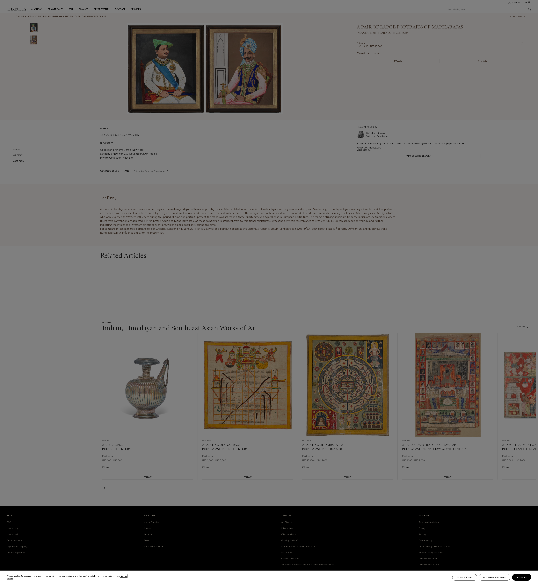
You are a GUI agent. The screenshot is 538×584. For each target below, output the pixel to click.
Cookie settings (464, 577)
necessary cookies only (494, 577)
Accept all (522, 577)
